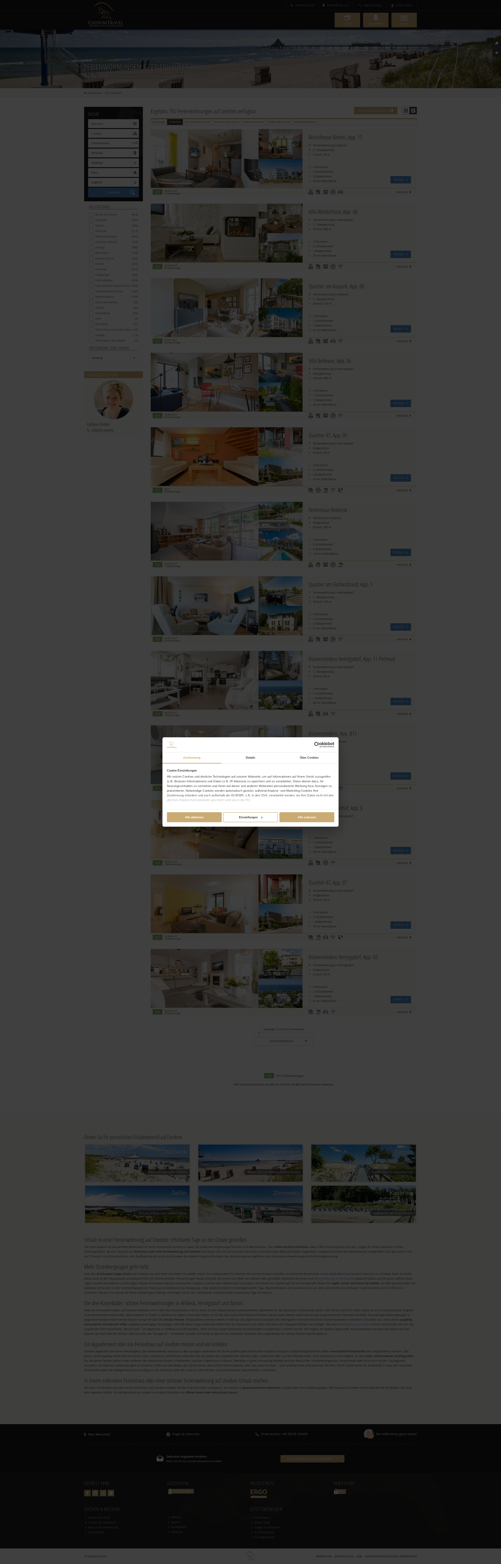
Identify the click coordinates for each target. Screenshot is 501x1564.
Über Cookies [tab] (309, 757)
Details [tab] (250, 757)
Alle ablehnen (194, 817)
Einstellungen (248, 817)
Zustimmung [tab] (192, 757)
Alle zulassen (307, 817)
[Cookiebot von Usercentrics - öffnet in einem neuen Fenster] (317, 745)
